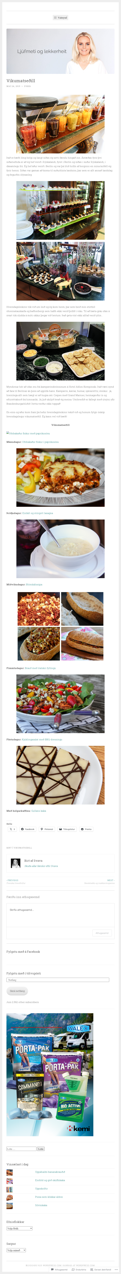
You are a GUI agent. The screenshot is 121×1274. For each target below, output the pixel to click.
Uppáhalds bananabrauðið (50, 1171)
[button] (60, 124)
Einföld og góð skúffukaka (50, 1180)
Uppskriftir (41, 1188)
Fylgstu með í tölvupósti (23, 973)
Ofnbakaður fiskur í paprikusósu (40, 441)
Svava (27, 86)
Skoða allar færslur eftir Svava (41, 866)
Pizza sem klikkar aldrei (49, 1196)
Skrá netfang (17, 990)
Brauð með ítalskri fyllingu (40, 668)
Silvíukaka (41, 1205)
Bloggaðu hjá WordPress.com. (44, 1265)
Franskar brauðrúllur (15, 881)
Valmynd (62, 17)
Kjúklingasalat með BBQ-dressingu (42, 739)
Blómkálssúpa (34, 584)
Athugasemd (102, 933)
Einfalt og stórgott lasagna (37, 513)
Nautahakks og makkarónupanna (99, 881)
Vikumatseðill (23, 847)
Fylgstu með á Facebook (23, 951)
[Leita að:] (21, 1148)
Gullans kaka (38, 810)
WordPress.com (85, 1265)
